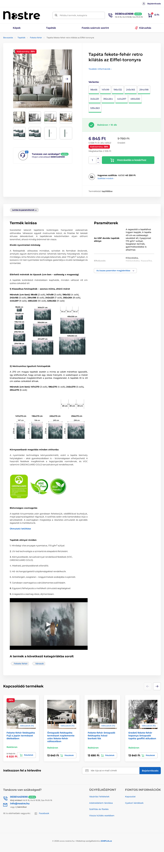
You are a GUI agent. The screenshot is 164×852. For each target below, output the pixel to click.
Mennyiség (92, 160)
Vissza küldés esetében (101, 815)
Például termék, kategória (73, 15)
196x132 (118, 89)
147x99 (105, 89)
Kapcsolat (130, 796)
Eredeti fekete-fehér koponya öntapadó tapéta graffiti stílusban (142, 735)
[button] (67, 79)
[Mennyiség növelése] (98, 158)
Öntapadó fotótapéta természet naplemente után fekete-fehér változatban (60, 737)
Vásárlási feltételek (99, 796)
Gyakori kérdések (134, 803)
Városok (39, 663)
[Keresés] (56, 15)
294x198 (143, 89)
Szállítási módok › (106, 178)
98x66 (93, 89)
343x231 (94, 98)
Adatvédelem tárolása (101, 803)
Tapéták (21, 37)
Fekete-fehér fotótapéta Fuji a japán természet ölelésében (21, 735)
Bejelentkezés (154, 3)
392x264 (108, 98)
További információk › (100, 69)
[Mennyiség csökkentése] (98, 162)
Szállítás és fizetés (99, 809)
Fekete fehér (36, 37)
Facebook (44, 813)
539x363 (95, 108)
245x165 (130, 89)
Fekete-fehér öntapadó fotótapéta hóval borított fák (101, 735)
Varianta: (94, 82)
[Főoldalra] (21, 15)
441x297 (121, 98)
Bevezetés (8, 37)
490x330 (135, 98)
